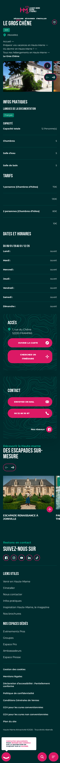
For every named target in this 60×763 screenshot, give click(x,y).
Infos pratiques (12, 600)
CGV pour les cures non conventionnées (25, 715)
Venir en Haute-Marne (16, 581)
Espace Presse (12, 657)
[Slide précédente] (47, 77)
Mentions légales (12, 677)
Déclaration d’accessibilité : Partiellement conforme (26, 685)
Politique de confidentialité (18, 693)
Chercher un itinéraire (28, 356)
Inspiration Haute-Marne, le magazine (26, 607)
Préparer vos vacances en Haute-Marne (24, 45)
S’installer (41, 19)
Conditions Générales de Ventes (21, 700)
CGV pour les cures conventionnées (23, 707)
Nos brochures (12, 613)
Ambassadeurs (12, 650)
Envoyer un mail (24, 402)
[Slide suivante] (53, 77)
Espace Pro (10, 644)
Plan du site (9, 722)
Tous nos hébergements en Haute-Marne (25, 52)
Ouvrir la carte (28, 343)
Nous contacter (12, 594)
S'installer (9, 588)
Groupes (8, 637)
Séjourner (30, 19)
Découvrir (18, 19)
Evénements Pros (14, 631)
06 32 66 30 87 (21, 413)
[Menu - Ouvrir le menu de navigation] (53, 756)
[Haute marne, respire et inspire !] (30, 9)
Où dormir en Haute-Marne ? (18, 48)
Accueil (7, 41)
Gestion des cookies (14, 669)
